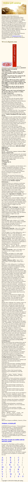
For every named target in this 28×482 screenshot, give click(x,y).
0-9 (21, 476)
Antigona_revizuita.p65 (9, 423)
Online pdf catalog (12, 3)
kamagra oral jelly (16, 36)
